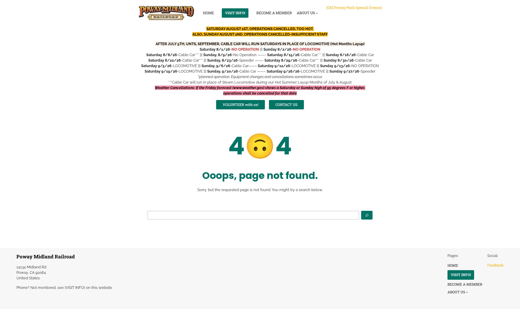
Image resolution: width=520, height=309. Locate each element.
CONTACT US (286, 104)
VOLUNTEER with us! (240, 104)
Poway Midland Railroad (45, 256)
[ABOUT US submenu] (317, 13)
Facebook (495, 265)
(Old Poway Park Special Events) (354, 7)
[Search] (367, 215)
